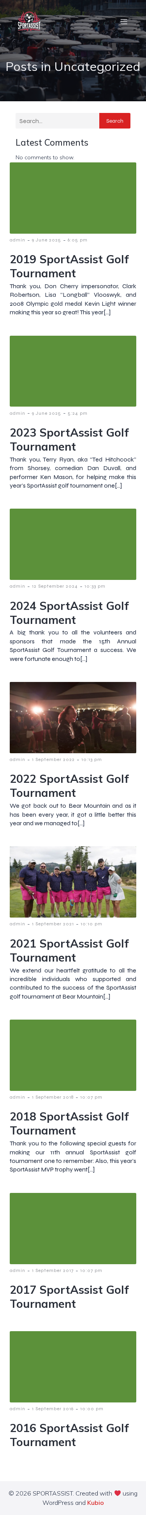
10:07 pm (91, 1097)
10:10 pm (91, 924)
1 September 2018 (53, 1097)
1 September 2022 (53, 759)
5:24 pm (78, 413)
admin (17, 240)
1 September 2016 (53, 1408)
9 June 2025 (46, 240)
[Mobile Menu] (123, 21)
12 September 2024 (55, 586)
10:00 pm (92, 1408)
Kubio (95, 1502)
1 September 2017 (53, 1270)
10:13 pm (91, 759)
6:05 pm (78, 240)
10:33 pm (95, 586)
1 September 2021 (53, 924)
